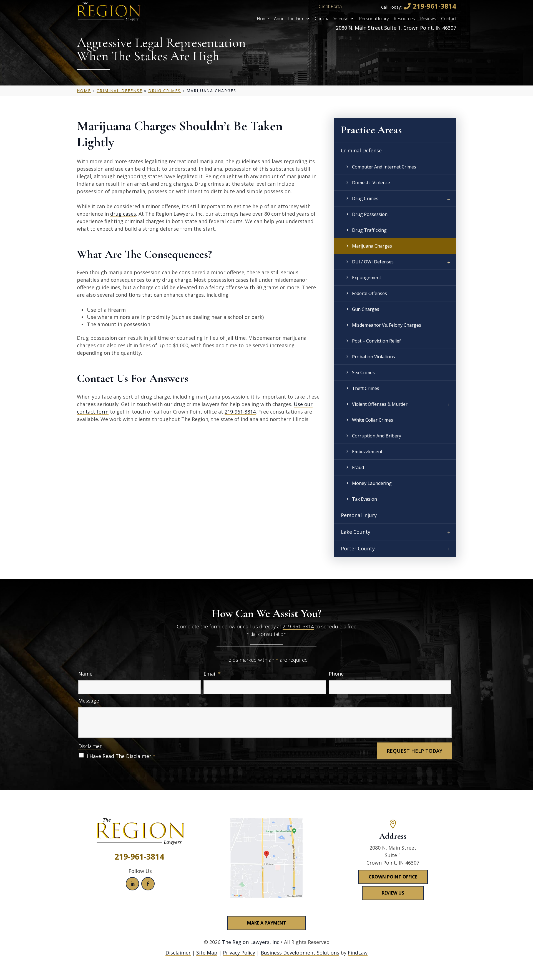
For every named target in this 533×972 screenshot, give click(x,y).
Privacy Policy (239, 952)
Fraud (358, 467)
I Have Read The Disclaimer (121, 756)
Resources (404, 19)
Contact (449, 19)
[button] (527, 931)
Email (212, 673)
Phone (336, 673)
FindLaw (358, 952)
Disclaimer (90, 746)
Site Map (206, 952)
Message (88, 700)
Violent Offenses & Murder (380, 404)
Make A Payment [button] (266, 923)
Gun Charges (365, 309)
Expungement (366, 278)
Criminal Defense (331, 19)
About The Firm (289, 19)
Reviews (428, 19)
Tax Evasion (364, 499)
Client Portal (331, 6)
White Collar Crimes (372, 420)
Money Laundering (372, 483)
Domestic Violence (371, 183)
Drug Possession (370, 214)
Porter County (358, 548)
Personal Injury (374, 19)
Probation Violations (373, 357)
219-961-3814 (434, 6)
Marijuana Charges (372, 246)
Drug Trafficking (369, 230)
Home (263, 19)
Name (85, 673)
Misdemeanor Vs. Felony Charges (386, 325)
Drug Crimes (365, 198)
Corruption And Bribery (376, 436)
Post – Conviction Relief (376, 341)
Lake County (355, 531)
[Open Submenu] (449, 151)
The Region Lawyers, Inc (250, 942)
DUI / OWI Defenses (373, 262)
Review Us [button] (393, 893)
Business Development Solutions (300, 952)
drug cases (123, 213)
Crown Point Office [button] (393, 877)
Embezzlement (367, 452)
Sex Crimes (363, 372)
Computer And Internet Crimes (384, 167)
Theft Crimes (365, 388)
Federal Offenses (369, 293)
